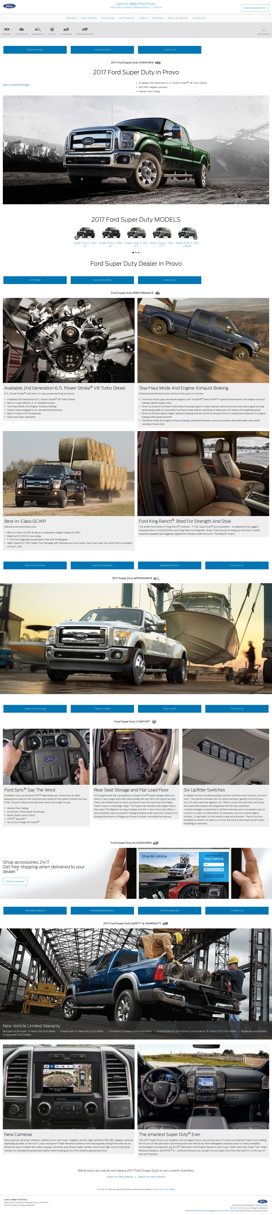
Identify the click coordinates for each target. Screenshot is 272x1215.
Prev (76, 238)
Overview (6, 34)
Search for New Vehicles (120, 1176)
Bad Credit (170, 708)
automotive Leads (226, 1211)
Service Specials (169, 910)
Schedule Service (35, 910)
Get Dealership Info (255, 8)
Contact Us (199, 18)
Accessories (66, 34)
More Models (264, 34)
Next (195, 238)
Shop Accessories (15, 881)
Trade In (143, 18)
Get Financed (126, 18)
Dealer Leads (262, 1205)
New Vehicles (89, 18)
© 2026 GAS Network (240, 1208)
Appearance (37, 34)
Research (72, 18)
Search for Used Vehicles (152, 1176)
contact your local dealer (163, 1189)
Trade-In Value (102, 708)
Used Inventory (102, 49)
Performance (21, 34)
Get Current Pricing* (16, 85)
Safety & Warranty (84, 34)
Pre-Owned (107, 18)
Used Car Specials (102, 565)
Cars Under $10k (102, 280)
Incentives (158, 18)
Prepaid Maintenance (102, 910)
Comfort (52, 34)
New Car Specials (178, 18)
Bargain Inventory (169, 565)
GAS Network (202, 1211)
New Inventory (35, 49)
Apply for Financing (35, 708)
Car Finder (35, 280)
